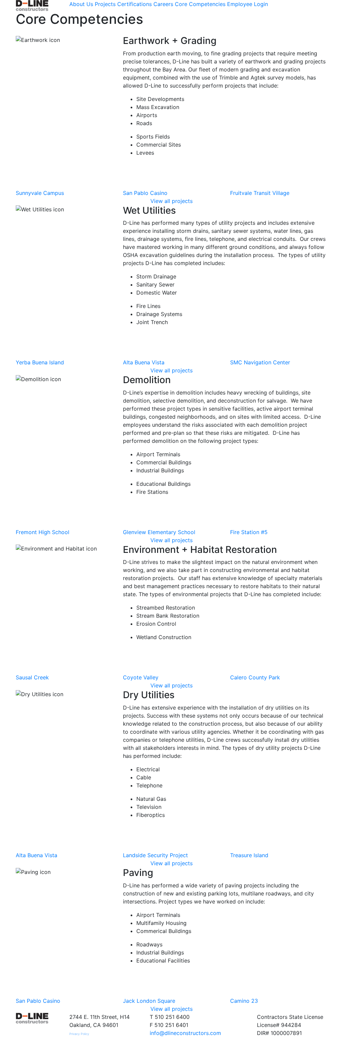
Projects (105, 4)
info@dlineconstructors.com (185, 1033)
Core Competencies (200, 4)
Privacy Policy (79, 1034)
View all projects (171, 201)
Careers (163, 4)
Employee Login (247, 4)
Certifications (134, 4)
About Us (81, 4)
